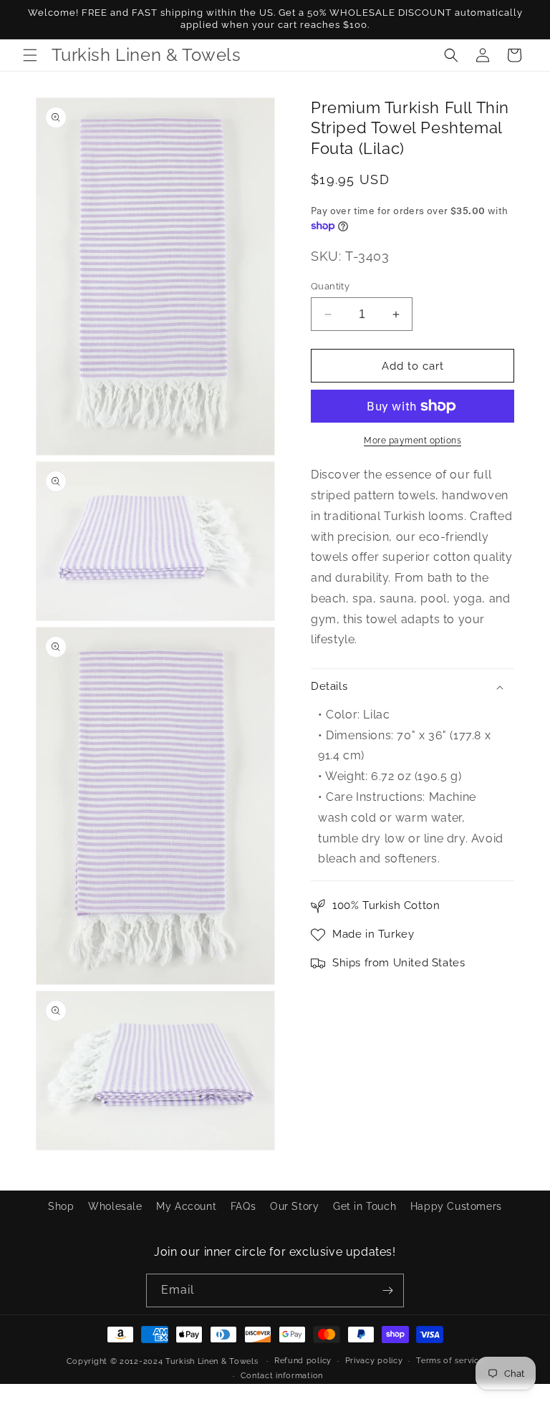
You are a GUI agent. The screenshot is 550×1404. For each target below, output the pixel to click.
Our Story (294, 1206)
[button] (30, 55)
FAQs (243, 1206)
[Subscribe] (387, 1290)
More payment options (412, 441)
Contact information (282, 1375)
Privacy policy (374, 1360)
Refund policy (303, 1360)
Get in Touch (364, 1206)
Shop (61, 1206)
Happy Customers (456, 1206)
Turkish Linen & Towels (211, 1361)
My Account (186, 1206)
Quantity (330, 286)
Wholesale (115, 1206)
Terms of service (449, 1360)
